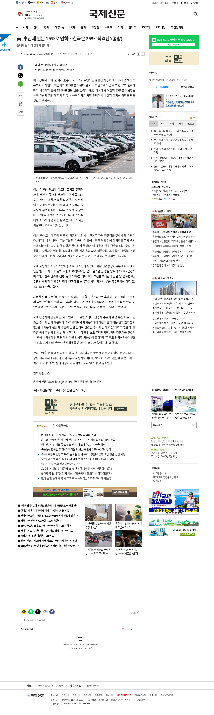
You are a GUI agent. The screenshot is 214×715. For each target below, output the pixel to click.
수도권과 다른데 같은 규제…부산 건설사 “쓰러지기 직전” (179, 332)
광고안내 (76, 695)
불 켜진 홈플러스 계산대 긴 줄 (166, 260)
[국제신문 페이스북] (48, 390)
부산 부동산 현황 (162, 278)
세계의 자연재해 (156, 79)
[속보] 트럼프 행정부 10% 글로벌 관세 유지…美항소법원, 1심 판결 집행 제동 (83, 454)
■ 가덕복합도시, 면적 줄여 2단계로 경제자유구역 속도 (46, 530)
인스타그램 (68, 2)
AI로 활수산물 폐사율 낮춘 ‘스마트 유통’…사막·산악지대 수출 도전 (185, 419)
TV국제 (146, 27)
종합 (153, 123)
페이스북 (22, 2)
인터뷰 (132, 27)
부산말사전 (177, 27)
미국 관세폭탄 (60, 425)
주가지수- (159, 449)
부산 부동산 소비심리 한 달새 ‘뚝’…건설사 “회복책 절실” (179, 308)
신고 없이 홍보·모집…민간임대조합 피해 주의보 (175, 327)
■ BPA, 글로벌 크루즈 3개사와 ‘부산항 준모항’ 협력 (44, 525)
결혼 (170, 191)
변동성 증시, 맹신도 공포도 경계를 (167, 441)
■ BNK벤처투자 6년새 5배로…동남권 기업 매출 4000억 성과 (49, 545)
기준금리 (170, 79)
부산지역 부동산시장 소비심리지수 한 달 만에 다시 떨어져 (179, 312)
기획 (120, 27)
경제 (46, 27)
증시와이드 (160, 437)
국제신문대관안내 (92, 685)
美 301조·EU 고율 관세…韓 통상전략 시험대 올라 (68, 435)
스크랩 (20, 112)
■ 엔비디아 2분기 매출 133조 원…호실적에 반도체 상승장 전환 (50, 515)
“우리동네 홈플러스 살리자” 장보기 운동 (171, 245)
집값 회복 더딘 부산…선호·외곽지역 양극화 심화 (175, 303)
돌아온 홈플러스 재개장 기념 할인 (168, 265)
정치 (36, 27)
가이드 (156, 198)
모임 (159, 191)
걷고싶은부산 (61, 685)
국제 (72, 27)
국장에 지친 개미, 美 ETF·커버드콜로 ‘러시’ (128, 525)
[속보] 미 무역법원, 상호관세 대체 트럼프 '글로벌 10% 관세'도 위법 (77, 459)
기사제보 (109, 695)
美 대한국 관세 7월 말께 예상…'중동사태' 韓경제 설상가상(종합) (76, 473)
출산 (176, 191)
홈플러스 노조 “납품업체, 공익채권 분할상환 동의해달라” (179, 236)
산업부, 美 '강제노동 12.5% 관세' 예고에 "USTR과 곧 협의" (73, 444)
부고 (187, 191)
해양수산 (60, 27)
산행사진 (177, 194)
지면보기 (174, 2)
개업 (165, 191)
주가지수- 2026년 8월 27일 (164, 452)
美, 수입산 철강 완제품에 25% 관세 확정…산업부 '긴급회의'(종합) (77, 468)
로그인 (155, 2)
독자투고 (98, 695)
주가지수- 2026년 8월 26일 (164, 456)
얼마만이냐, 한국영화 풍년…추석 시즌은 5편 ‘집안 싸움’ (127, 553)
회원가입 (164, 2)
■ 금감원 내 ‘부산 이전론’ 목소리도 (36, 535)
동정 (182, 191)
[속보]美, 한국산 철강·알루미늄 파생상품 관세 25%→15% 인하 (75, 449)
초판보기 (184, 2)
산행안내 (155, 194)
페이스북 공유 (20, 67)
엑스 (33, 2)
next (197, 501)
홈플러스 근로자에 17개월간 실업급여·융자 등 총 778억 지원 (181, 256)
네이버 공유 (20, 84)
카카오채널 (44, 2)
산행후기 (166, 194)
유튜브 (56, 2)
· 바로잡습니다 (158, 473)
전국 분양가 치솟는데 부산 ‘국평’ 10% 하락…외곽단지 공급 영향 (183, 323)
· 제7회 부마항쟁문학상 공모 (164, 477)
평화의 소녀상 (183, 79)
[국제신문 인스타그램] (73, 390)
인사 (153, 191)
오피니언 (160, 27)
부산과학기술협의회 (45, 685)
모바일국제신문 (167, 695)
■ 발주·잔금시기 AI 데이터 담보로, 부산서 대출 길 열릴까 (47, 540)
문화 (83, 27)
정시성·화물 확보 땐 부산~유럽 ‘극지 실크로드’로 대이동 (161, 417)
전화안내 (65, 695)
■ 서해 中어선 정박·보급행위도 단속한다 (39, 520)
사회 (25, 27)
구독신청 (194, 2)
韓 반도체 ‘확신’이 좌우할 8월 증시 (167, 444)
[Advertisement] (110, 208)
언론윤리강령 (140, 695)
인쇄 (20, 96)
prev (150, 501)
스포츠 (108, 27)
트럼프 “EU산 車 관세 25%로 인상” (60, 464)
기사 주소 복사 (20, 104)
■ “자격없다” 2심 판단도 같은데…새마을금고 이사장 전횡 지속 (50, 505)
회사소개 (54, 695)
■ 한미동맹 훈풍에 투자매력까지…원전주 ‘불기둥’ (44, 510)
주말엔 (95, 27)
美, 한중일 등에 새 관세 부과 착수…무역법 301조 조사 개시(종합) (76, 478)
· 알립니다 (156, 481)
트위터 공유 (20, 76)
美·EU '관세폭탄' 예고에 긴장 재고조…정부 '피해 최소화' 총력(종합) (78, 440)
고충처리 (153, 695)
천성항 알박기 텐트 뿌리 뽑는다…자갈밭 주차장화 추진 (98, 553)
